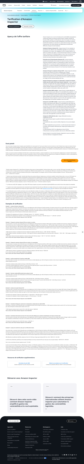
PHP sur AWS (46, 441)
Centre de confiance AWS (30, 434)
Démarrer (27, 429)
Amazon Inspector (24, 15)
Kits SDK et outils (47, 431)
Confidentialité (10, 457)
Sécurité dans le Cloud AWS (13, 440)
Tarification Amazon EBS (47, 188)
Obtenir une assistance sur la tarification (58, 363)
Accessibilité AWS (64, 443)
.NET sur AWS (46, 434)
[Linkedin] (66, 455)
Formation (27, 431)
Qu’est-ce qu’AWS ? (11, 429)
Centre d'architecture (29, 438)
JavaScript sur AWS (47, 443)
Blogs (8, 445)
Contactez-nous (64, 429)
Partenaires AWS (28, 447)
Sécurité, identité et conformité (13, 15)
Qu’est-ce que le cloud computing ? (15, 431)
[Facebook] (64, 455)
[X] (62, 455)
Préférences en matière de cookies (13, 459)
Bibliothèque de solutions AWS (32, 436)
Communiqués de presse (12, 447)
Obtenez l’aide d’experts (66, 441)
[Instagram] (68, 455)
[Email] (76, 455)
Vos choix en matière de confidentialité (36, 457)
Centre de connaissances (66, 436)
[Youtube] (72, 455)
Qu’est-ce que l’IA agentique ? (13, 434)
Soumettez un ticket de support (67, 431)
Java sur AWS (46, 438)
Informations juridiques (66, 446)
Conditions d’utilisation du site (21, 457)
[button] (17, 5)
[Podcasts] (74, 455)
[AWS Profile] (81, 1)
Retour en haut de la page (41, 449)
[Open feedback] (83, 232)
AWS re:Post (63, 434)
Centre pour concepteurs (48, 429)
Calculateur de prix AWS (24, 363)
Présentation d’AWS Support (67, 438)
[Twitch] (70, 455)
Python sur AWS (46, 436)
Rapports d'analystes (29, 445)
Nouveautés (9, 442)
